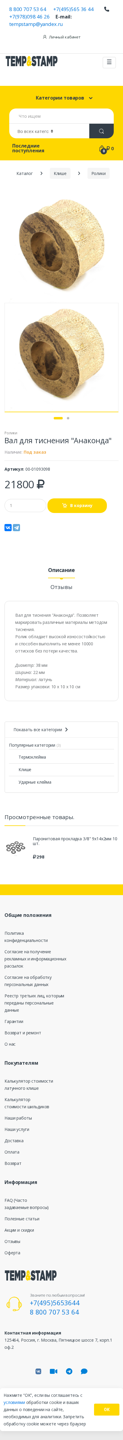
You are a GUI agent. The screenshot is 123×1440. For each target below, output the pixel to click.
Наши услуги (16, 1129)
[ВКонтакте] (8, 527)
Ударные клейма (35, 782)
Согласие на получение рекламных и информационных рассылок (35, 959)
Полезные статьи (21, 1219)
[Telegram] (16, 527)
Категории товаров (60, 97)
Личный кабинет (65, 37)
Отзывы (61, 587)
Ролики (10, 432)
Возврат (12, 1163)
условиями (15, 1402)
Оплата (11, 1152)
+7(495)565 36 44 (73, 9)
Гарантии (13, 1021)
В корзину (81, 505)
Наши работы (18, 1118)
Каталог (24, 173)
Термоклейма (32, 757)
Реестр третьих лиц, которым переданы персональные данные (34, 1003)
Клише (25, 769)
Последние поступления (28, 148)
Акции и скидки (19, 1230)
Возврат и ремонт (22, 1033)
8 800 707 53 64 (27, 9)
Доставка (14, 1140)
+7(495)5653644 (55, 1302)
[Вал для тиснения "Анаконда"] (61, 248)
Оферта (12, 1252)
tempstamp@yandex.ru (36, 24)
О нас (10, 1044)
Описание (61, 570)
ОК (107, 1409)
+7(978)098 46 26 (29, 16)
